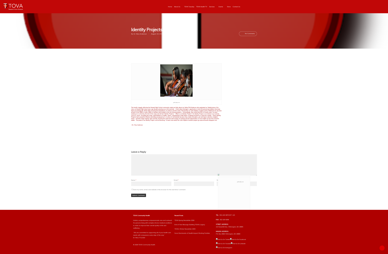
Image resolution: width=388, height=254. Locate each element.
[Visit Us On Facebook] (238, 239)
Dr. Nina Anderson (140, 34)
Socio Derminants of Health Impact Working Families (192, 233)
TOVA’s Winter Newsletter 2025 (184, 229)
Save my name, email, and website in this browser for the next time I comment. (159, 190)
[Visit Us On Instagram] (224, 248)
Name (133, 180)
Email (176, 180)
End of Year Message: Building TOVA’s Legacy (189, 224)
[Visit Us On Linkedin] (238, 243)
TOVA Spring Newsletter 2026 (184, 220)
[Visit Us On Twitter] (223, 239)
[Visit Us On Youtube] (223, 243)
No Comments (250, 33)
